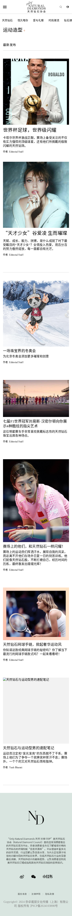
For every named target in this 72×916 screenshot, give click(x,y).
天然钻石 (7, 20)
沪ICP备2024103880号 (44, 905)
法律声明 (35, 894)
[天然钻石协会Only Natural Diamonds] (36, 7)
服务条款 (22, 894)
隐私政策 (49, 894)
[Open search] (55, 7)
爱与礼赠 (38, 20)
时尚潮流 (54, 20)
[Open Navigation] (10, 7)
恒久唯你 (23, 20)
